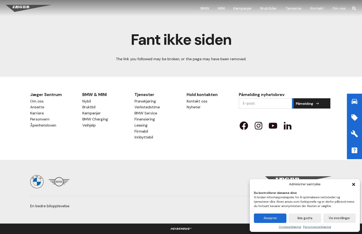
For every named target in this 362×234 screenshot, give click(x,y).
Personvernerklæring (317, 227)
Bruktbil (89, 108)
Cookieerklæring (290, 227)
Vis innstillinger (339, 218)
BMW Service (145, 114)
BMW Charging (95, 120)
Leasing (141, 126)
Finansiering (144, 120)
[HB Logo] (181, 229)
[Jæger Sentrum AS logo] (29, 8)
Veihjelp (89, 126)
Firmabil (141, 132)
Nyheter (194, 108)
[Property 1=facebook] (244, 127)
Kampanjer (91, 114)
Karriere (37, 114)
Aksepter (270, 218)
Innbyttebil (143, 138)
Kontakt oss (197, 102)
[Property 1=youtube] (273, 127)
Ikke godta (304, 218)
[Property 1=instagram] (258, 127)
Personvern (39, 120)
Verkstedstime (147, 108)
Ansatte (37, 108)
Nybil (86, 102)
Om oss (37, 102)
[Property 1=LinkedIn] (288, 127)
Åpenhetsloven (43, 126)
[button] (354, 184)
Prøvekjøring (145, 102)
